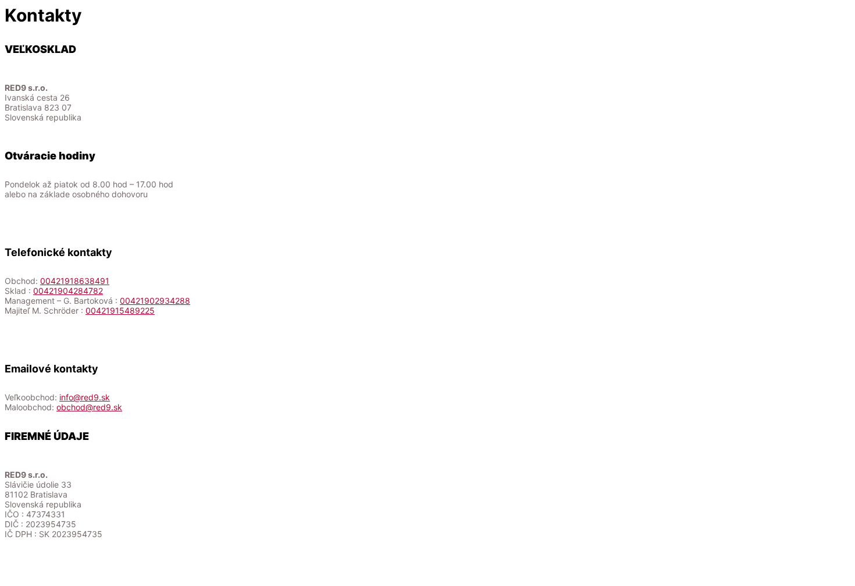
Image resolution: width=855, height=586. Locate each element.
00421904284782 (68, 291)
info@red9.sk (84, 397)
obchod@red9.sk (89, 407)
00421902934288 (155, 301)
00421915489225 (120, 310)
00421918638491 (74, 281)
